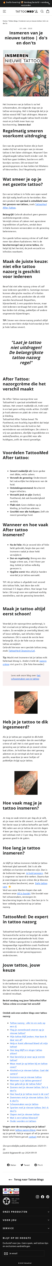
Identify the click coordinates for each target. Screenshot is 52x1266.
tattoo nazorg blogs (25, 1129)
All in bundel (23, 893)
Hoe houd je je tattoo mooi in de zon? (29, 1093)
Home (5, 21)
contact (32, 1136)
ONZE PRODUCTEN (15, 1211)
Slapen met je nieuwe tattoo (25, 1114)
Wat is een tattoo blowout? (24, 1117)
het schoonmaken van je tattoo (25, 677)
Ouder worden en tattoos (23, 1121)
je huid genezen (34, 873)
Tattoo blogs (13, 21)
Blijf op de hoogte (17, 1238)
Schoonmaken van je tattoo (24, 1104)
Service (8, 1228)
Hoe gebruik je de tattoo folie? (26, 1083)
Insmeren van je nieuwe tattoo (26, 1077)
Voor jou (10, 1220)
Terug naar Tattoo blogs (28, 1179)
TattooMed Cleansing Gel (22, 650)
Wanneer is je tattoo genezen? (26, 1080)
